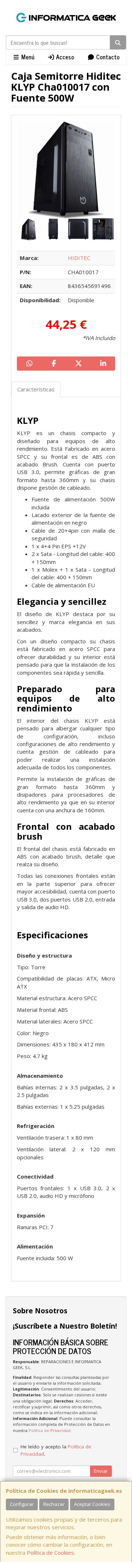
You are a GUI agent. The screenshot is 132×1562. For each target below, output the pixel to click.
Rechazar (54, 1504)
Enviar (101, 1471)
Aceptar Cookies (92, 1504)
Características (36, 389)
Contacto (107, 57)
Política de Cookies (50, 1552)
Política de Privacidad (49, 1430)
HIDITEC (79, 257)
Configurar (22, 1504)
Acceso (64, 57)
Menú (27, 57)
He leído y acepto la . (56, 1450)
